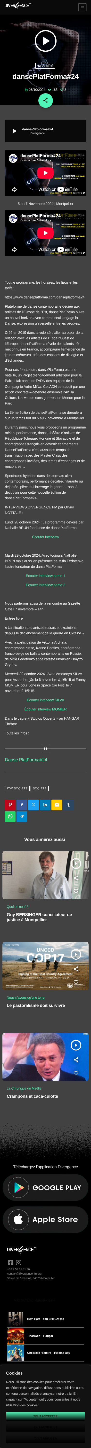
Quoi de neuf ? (17, 907)
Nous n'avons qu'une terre (26, 997)
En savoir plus (45, 1427)
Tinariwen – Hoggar (40, 1336)
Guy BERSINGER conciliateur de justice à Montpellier (39, 917)
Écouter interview (45, 537)
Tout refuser (45, 1438)
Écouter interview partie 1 (45, 576)
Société (40, 788)
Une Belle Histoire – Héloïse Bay (48, 1353)
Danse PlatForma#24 (26, 760)
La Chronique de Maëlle (24, 1088)
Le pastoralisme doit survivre (36, 1005)
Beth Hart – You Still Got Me (45, 1319)
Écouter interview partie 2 (45, 585)
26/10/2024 (35, 90)
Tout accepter (45, 1416)
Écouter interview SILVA (45, 700)
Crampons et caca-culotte (32, 1096)
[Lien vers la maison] (18, 7)
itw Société (45, 66)
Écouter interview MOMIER (45, 709)
